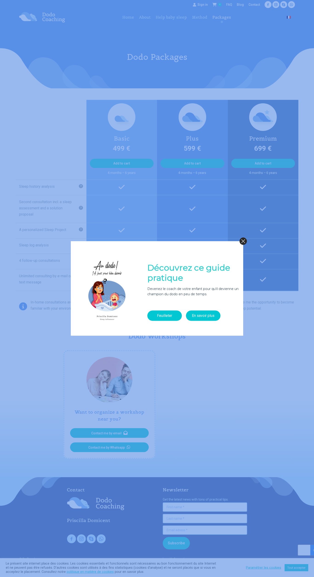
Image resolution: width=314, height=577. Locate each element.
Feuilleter (164, 315)
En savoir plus (203, 315)
